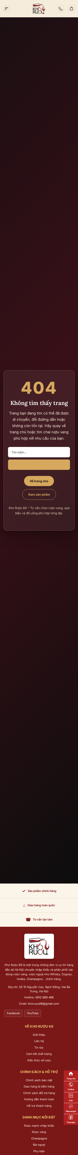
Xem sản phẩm (39, 494)
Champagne (39, 1138)
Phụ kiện (39, 1151)
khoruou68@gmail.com (43, 1003)
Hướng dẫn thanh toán (39, 1099)
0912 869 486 (44, 997)
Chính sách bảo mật (39, 1080)
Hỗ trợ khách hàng (39, 1105)
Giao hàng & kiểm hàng (39, 1086)
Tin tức (39, 1047)
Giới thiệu (39, 1034)
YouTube (32, 1013)
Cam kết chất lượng (39, 1053)
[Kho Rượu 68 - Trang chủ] (39, 946)
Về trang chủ (39, 481)
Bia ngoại (39, 1144)
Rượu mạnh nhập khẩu (39, 1125)
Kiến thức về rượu (39, 1060)
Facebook (13, 1013)
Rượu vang (39, 1132)
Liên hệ (39, 1041)
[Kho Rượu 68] (39, 8)
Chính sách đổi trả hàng (39, 1093)
